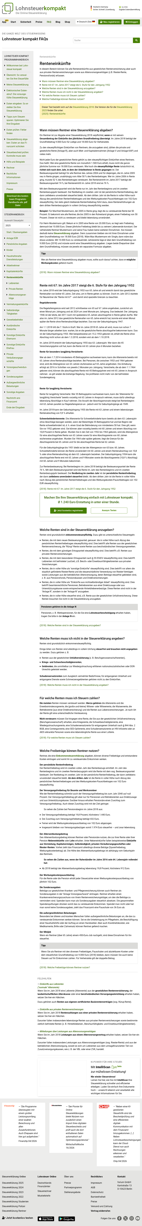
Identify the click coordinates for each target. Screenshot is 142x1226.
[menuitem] (86, 22)
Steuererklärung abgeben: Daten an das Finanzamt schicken (17, 143)
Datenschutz (97, 1192)
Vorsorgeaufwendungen (17, 369)
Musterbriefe (44, 1195)
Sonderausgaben (15, 376)
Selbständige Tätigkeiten (13, 312)
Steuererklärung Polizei (13, 1206)
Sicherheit (25, 22)
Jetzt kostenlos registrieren (70, 510)
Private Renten (16, 289)
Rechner (10, 167)
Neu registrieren (111, 22)
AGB (93, 1187)
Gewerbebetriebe (15, 319)
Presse (10, 189)
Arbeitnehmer (13, 265)
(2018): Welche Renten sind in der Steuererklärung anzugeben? (70, 625)
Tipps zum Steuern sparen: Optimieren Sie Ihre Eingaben (18, 120)
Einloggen (133, 22)
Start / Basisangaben (17, 232)
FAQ (49, 22)
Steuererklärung (62, 233)
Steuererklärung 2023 (12, 1192)
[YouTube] (137, 1218)
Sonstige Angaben (15, 392)
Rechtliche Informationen (13, 175)
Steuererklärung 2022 (12, 1196)
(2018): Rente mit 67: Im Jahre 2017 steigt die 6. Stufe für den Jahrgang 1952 (78, 489)
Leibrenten (14, 283)
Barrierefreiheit (98, 1196)
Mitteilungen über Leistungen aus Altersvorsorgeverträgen (68, 1031)
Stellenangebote (72, 1192)
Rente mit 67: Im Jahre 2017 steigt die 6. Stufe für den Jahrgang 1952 (76, 85)
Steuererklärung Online (14, 1176)
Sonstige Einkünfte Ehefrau (16, 346)
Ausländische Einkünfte (13, 327)
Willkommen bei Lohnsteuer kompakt (17, 67)
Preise (39, 22)
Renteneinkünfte (48, 56)
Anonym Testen (109, 510)
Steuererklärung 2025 (12, 1183)
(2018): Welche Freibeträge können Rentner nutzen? (65, 967)
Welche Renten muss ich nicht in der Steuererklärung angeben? (72, 92)
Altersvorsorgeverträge (17, 296)
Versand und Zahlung (101, 1206)
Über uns (68, 1176)
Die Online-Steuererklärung (31, 13)
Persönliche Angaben (17, 244)
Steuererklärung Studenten (15, 1201)
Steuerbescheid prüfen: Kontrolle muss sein (18, 154)
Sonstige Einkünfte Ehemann (16, 337)
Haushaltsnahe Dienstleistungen (15, 258)
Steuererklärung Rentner (14, 1211)
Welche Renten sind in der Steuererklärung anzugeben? (68, 88)
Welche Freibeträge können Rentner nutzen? (63, 99)
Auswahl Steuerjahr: (14, 220)
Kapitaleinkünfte (15, 271)
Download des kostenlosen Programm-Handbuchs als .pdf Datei (18, 201)
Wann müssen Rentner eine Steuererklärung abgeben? (68, 81)
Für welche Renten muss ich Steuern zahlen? (63, 95)
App (4, 22)
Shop (67, 22)
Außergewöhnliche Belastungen (16, 384)
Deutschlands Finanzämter (44, 1185)
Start (13, 22)
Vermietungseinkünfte (17, 304)
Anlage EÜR (12, 238)
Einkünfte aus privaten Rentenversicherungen (61, 1009)
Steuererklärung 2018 (83, 107)
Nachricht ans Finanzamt (13, 400)
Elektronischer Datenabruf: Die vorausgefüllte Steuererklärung (17, 94)
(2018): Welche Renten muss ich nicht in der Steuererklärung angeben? (74, 685)
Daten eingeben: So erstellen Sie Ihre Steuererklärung (17, 107)
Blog (58, 22)
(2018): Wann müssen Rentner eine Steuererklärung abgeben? (70, 272)
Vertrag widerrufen (100, 1211)
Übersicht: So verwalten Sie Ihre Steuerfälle (17, 77)
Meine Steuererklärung (17, 84)
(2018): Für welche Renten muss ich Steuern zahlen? (65, 737)
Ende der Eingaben (16, 407)
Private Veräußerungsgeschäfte (15, 358)
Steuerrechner (44, 1191)
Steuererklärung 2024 (12, 1187)
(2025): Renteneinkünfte (53, 113)
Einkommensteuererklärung (70, 755)
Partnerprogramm (73, 1187)
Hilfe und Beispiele (16, 162)
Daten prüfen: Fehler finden (16, 131)
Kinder (10, 250)
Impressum (12, 183)
